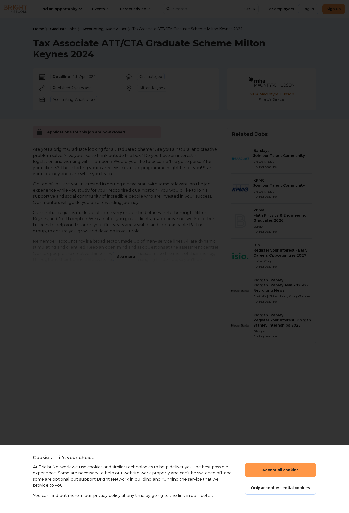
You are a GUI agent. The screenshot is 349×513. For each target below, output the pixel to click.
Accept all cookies (280, 470)
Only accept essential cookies (280, 487)
